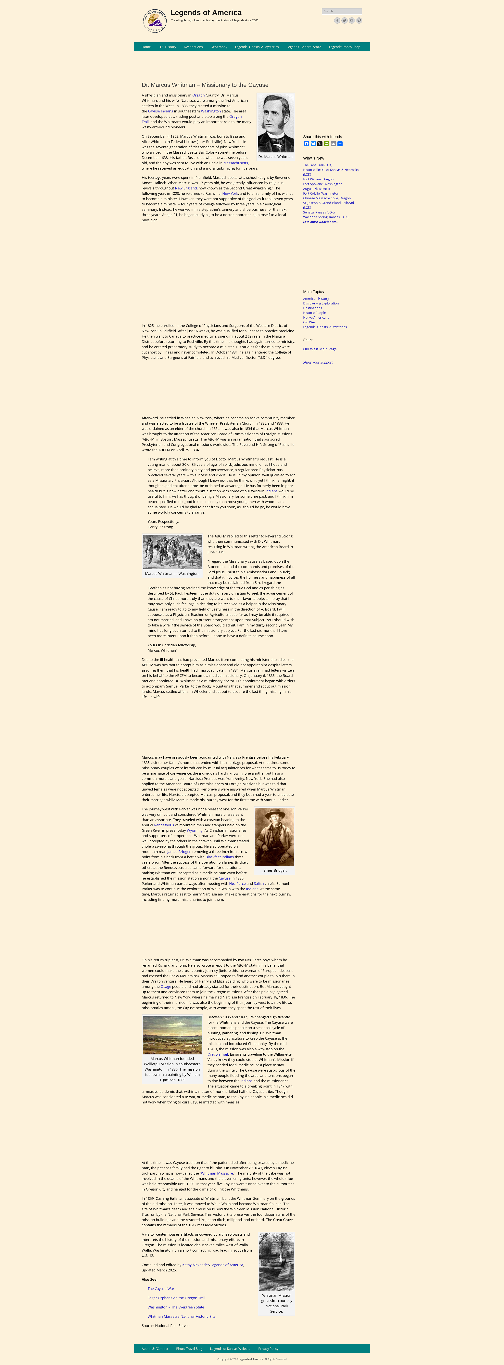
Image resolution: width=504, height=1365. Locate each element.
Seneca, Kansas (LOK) (319, 212)
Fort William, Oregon (318, 179)
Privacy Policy (268, 1348)
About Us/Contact (155, 1348)
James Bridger (179, 851)
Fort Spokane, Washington (322, 184)
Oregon (198, 95)
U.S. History (167, 47)
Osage (166, 986)
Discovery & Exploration (321, 303)
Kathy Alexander (195, 1264)
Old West (310, 322)
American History (316, 298)
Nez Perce (237, 883)
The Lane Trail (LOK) (317, 165)
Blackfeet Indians (220, 857)
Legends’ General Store (304, 47)
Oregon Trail (218, 1054)
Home (146, 47)
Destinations (193, 47)
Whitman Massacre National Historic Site (182, 1316)
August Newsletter (317, 189)
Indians (167, 111)
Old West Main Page (320, 349)
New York (230, 193)
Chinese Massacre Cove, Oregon (327, 198)
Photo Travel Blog (189, 1348)
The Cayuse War (161, 1288)
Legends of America (206, 12)
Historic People (314, 313)
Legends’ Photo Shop (344, 47)
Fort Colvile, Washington (321, 193)
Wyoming (195, 830)
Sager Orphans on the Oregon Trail (176, 1297)
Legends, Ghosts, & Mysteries (257, 47)
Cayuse (154, 111)
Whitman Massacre (217, 1173)
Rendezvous (164, 825)
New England (186, 188)
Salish (259, 883)
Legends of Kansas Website (230, 1348)
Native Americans (316, 317)
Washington (211, 111)
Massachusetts (235, 163)
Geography (219, 47)
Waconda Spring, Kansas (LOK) (325, 217)
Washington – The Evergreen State (176, 1307)
